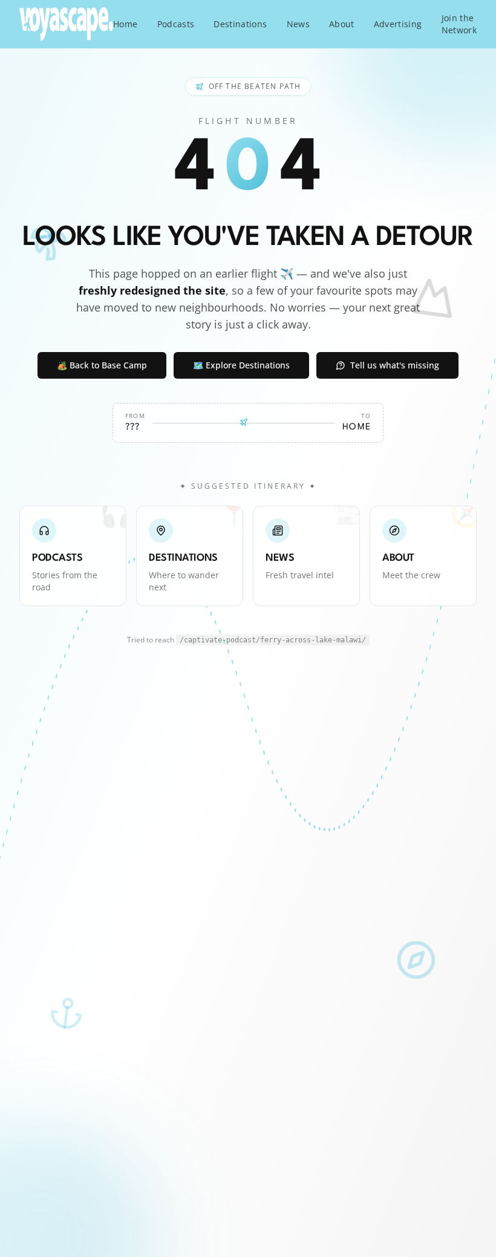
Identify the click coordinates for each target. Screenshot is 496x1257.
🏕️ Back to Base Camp (102, 365)
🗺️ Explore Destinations (241, 365)
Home (125, 24)
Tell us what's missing (394, 365)
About (341, 24)
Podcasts (176, 24)
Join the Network (459, 24)
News (298, 24)
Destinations (240, 24)
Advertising (398, 24)
